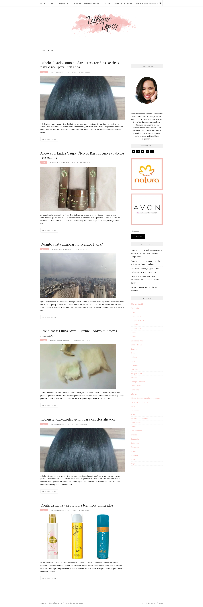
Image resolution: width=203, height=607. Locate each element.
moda (133, 406)
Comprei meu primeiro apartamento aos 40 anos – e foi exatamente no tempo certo (146, 253)
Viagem (134, 463)
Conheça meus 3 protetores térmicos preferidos (76, 505)
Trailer (133, 459)
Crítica (133, 332)
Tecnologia (135, 447)
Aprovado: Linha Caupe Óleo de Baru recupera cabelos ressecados (82, 155)
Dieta (133, 353)
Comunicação (136, 328)
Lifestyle (106, 3)
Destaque (134, 349)
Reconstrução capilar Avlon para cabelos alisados (78, 419)
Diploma (134, 357)
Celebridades (136, 316)
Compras (134, 324)
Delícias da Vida (137, 341)
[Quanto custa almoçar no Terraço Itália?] (78, 275)
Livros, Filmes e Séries (123, 3)
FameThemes (158, 603)
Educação (134, 369)
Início (42, 3)
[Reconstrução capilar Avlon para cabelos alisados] (82, 450)
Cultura (133, 337)
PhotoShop (135, 410)
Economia (135, 365)
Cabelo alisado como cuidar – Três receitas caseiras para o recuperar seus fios (79, 64)
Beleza (51, 3)
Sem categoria (136, 431)
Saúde (133, 426)
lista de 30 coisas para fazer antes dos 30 (146, 398)
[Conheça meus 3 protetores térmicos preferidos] (78, 536)
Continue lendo (49, 139)
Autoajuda (135, 308)
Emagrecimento (64, 3)
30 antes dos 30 (137, 304)
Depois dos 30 (136, 345)
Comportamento (137, 320)
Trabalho (139, 3)
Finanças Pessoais (91, 3)
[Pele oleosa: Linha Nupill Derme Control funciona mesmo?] (78, 366)
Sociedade (135, 439)
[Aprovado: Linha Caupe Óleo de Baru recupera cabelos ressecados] (78, 189)
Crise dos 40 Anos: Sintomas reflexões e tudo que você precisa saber (145, 279)
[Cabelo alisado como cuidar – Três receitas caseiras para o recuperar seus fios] (82, 98)
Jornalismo (135, 390)
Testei (44, 162)
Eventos (77, 3)
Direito (133, 361)
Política (133, 414)
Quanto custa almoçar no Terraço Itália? (71, 244)
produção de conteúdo (139, 418)
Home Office (136, 386)
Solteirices (135, 443)
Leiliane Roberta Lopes (60, 72)
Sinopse (134, 435)
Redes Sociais (136, 422)
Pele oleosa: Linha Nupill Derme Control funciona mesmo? (78, 333)
